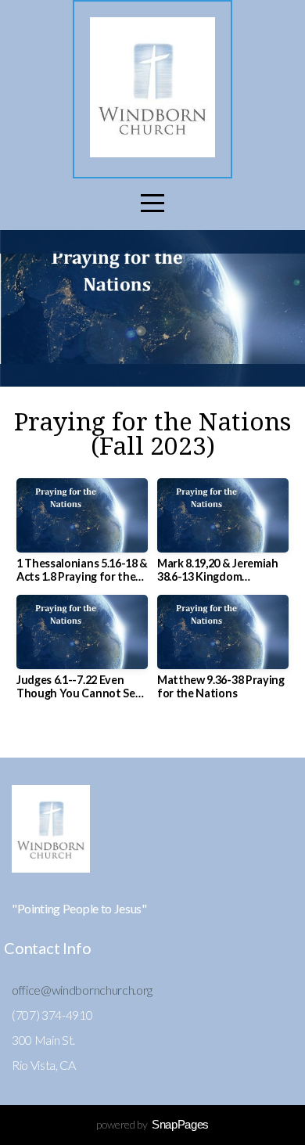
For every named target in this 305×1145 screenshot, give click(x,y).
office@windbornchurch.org (82, 989)
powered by (152, 1124)
